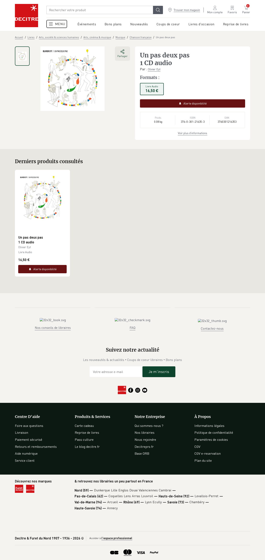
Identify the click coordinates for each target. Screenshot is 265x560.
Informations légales (209, 426)
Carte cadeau (84, 426)
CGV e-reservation (207, 453)
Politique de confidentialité (213, 432)
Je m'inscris (159, 371)
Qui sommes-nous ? (149, 426)
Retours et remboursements (36, 447)
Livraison (21, 432)
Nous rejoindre (145, 439)
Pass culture (84, 439)
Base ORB (142, 453)
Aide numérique (26, 453)
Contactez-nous (212, 328)
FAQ (132, 328)
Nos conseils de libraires (53, 328)
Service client (25, 460)
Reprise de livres (87, 432)
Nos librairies (144, 432)
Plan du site (203, 460)
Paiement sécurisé (28, 439)
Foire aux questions (29, 426)
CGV (197, 447)
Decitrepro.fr (144, 447)
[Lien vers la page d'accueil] (26, 15)
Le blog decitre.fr (87, 447)
